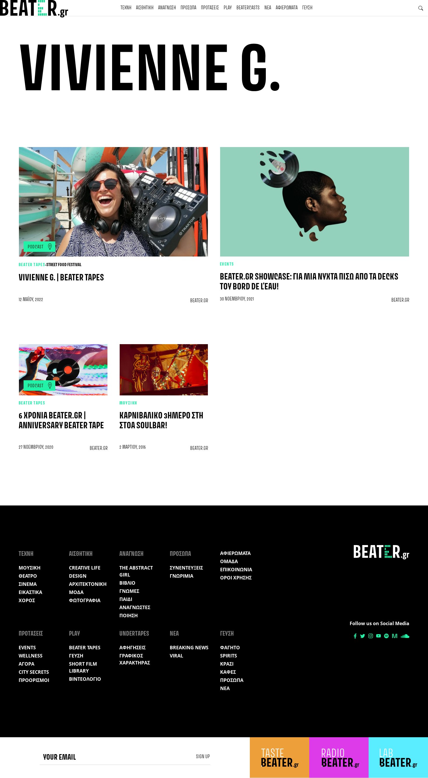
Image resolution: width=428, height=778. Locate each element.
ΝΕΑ (267, 7)
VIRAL (176, 656)
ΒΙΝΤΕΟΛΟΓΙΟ (85, 679)
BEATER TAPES (32, 265)
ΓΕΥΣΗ (307, 7)
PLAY (228, 7)
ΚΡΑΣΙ (227, 664)
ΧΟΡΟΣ (27, 600)
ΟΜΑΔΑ (229, 561)
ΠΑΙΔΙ (125, 599)
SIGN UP (203, 756)
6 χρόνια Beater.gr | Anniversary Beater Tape (61, 421)
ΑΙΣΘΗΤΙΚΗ (144, 7)
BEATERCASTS (248, 7)
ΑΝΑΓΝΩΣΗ (167, 7)
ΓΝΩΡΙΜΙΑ (181, 576)
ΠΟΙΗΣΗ (128, 615)
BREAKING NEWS (189, 647)
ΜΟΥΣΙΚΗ (128, 403)
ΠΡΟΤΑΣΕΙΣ (210, 7)
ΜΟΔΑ (76, 592)
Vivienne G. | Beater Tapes (61, 278)
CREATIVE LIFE (84, 568)
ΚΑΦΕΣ (228, 672)
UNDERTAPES (134, 633)
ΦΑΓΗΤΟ (230, 647)
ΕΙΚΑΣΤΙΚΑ (30, 592)
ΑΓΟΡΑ (26, 664)
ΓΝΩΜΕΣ (129, 591)
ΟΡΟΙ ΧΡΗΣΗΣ (236, 577)
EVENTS (227, 264)
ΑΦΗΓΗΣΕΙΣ (132, 647)
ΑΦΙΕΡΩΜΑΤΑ (287, 7)
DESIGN (77, 576)
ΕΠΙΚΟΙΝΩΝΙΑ (236, 569)
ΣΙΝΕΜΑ (28, 584)
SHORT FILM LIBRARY (83, 667)
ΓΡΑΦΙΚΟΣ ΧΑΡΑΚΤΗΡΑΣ (134, 659)
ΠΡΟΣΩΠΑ (188, 7)
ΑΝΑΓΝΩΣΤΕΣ (134, 607)
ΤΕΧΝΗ (126, 7)
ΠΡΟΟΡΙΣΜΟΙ (34, 680)
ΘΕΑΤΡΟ (28, 576)
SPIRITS (228, 656)
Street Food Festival (64, 265)
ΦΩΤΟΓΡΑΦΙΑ (84, 600)
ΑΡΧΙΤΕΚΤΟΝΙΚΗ (88, 584)
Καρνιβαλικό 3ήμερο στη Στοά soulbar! (161, 421)
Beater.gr (199, 300)
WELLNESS (31, 656)
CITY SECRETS (34, 672)
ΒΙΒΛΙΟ (127, 583)
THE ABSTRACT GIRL (136, 571)
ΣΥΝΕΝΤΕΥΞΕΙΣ (186, 568)
